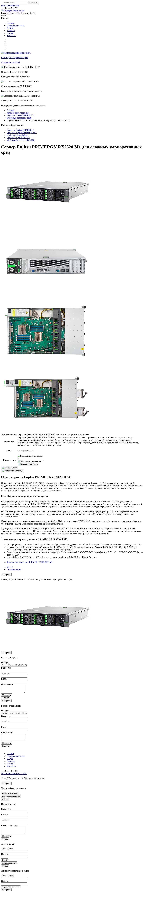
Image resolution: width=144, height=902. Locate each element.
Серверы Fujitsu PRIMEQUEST (22, 132)
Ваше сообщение (9, 825)
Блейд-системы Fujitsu (17, 135)
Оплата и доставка (16, 25)
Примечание (7, 684)
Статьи (10, 33)
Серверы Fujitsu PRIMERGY (20, 115)
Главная (10, 23)
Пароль (4, 854)
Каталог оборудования (17, 113)
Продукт (5, 662)
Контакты (11, 35)
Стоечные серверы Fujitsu (19, 118)
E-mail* (4, 814)
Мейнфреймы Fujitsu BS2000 (20, 140)
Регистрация (7, 5)
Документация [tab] (14, 569)
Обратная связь (8, 773)
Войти (16, 5)
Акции (10, 28)
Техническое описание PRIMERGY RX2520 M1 (30, 562)
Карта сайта (21, 773)
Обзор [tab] (10, 567)
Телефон (5, 673)
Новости (11, 30)
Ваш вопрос (7, 732)
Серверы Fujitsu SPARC (18, 137)
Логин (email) (7, 848)
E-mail (4, 679)
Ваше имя (6, 668)
